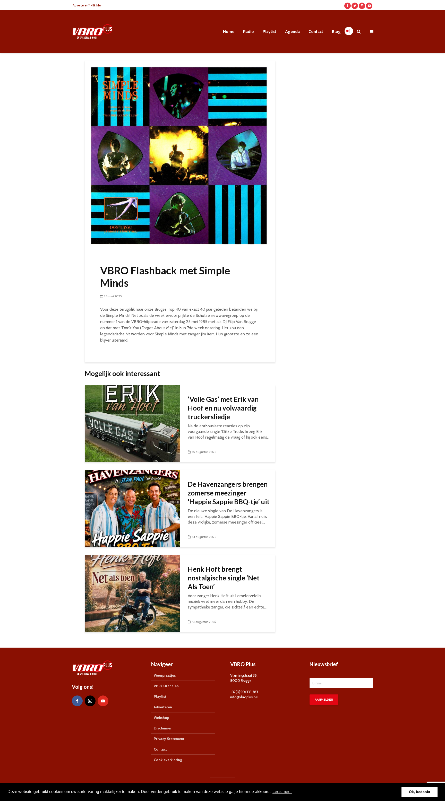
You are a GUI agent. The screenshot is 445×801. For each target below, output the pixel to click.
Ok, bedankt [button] (419, 792)
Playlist (269, 31)
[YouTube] (103, 700)
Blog (336, 31)
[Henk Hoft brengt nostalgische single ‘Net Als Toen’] (132, 593)
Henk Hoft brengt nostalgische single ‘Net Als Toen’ (224, 578)
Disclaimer (163, 728)
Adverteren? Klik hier (87, 5)
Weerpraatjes (165, 675)
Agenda (292, 31)
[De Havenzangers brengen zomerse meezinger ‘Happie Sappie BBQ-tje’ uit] (132, 508)
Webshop (161, 717)
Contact (316, 31)
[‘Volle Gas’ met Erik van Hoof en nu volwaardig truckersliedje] (132, 423)
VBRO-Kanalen (166, 686)
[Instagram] (90, 700)
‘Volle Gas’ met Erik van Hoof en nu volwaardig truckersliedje (223, 408)
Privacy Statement (169, 738)
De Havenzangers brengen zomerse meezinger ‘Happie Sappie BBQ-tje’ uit (229, 493)
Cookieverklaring (168, 760)
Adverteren (163, 707)
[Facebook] (77, 700)
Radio (248, 31)
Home (228, 31)
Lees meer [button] (282, 791)
